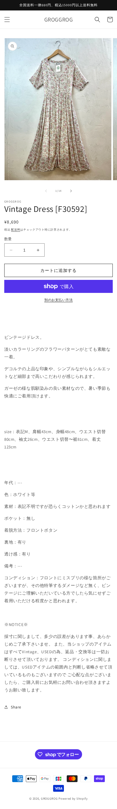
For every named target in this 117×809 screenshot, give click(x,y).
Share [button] (16, 707)
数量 (8, 239)
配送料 (15, 229)
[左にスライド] (46, 191)
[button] (7, 19)
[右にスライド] (71, 191)
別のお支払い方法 (58, 300)
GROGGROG (49, 799)
